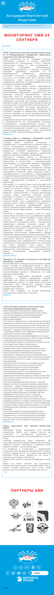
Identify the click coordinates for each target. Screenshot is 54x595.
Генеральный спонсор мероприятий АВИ (27, 584)
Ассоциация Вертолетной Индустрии (27, 18)
